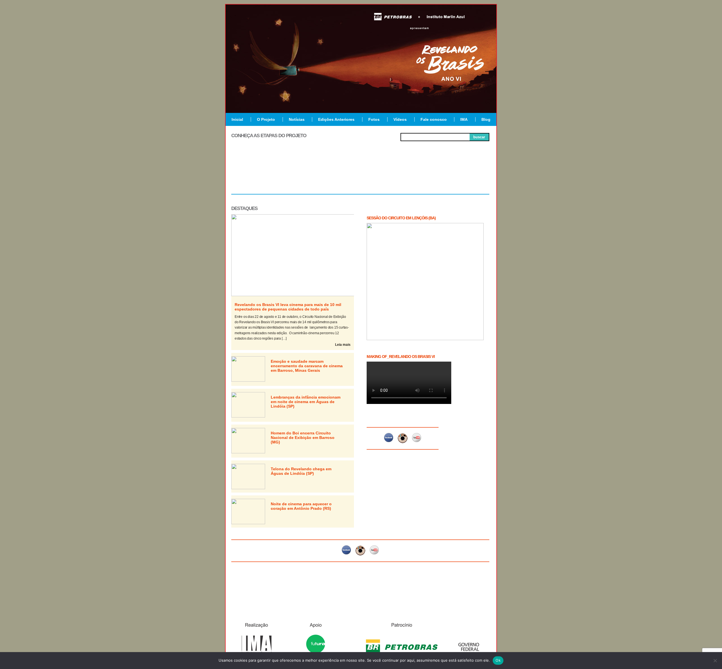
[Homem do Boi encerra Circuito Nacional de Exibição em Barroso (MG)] (248, 452)
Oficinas (360, 173)
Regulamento (257, 173)
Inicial (237, 119)
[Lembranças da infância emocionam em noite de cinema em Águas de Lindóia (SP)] (248, 416)
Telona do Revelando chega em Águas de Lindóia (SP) (301, 471)
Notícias (297, 119)
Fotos (374, 119)
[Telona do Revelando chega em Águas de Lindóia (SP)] (248, 488)
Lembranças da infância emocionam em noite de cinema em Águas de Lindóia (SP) (305, 401)
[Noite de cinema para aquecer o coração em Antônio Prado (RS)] (248, 523)
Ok (498, 660)
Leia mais (343, 345)
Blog (485, 119)
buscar (479, 137)
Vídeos (400, 119)
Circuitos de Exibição (463, 175)
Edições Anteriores (336, 119)
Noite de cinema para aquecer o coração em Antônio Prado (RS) (301, 506)
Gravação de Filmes (412, 175)
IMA (464, 119)
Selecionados (309, 173)
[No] (715, 660)
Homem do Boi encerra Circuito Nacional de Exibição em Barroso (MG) (302, 437)
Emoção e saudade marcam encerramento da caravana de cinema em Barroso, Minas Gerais (307, 366)
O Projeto (266, 119)
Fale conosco (434, 119)
